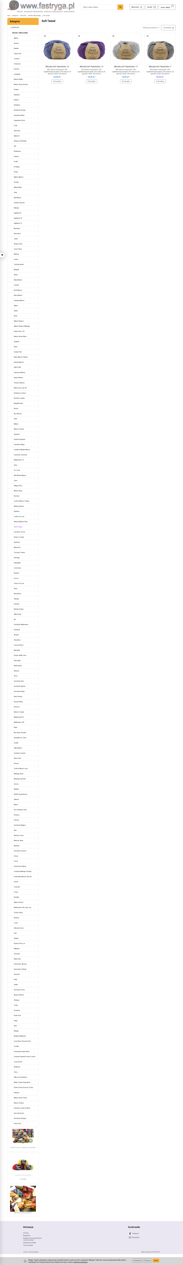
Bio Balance (18, 290)
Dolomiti (17, 974)
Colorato (17, 887)
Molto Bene (18, 666)
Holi (15, 933)
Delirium (16, 1093)
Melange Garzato (20, 779)
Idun (15, 1026)
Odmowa (147, 1260)
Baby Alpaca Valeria (21, 357)
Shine (16, 275)
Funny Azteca (18, 645)
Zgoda (156, 1260)
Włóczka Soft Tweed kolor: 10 (57, 66)
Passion (16, 604)
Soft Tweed (18, 527)
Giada (16, 985)
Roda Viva (17, 1015)
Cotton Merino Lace (21, 768)
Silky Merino (18, 748)
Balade (16, 48)
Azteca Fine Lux (19, 943)
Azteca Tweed (19, 537)
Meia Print (17, 959)
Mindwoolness (19, 506)
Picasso (16, 815)
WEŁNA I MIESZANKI (20, 33)
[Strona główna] (41, 6)
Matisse (16, 846)
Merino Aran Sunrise (21, 84)
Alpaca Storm (18, 902)
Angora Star (18, 244)
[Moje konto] (136, 7)
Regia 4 (16, 100)
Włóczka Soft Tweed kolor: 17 (125, 66)
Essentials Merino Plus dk (23, 877)
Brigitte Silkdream (20, 1036)
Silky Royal (17, 614)
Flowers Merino (19, 383)
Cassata (17, 954)
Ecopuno (17, 1010)
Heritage (17, 558)
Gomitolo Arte (19, 681)
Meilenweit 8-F (19, 717)
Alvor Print (17, 758)
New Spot (17, 234)
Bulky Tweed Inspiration (22, 1082)
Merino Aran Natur (20, 336)
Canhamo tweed (19, 753)
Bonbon (16, 573)
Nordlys (16, 897)
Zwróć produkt (28, 1245)
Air (15, 619)
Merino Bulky (18, 79)
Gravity (16, 182)
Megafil (16, 270)
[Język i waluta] (167, 7)
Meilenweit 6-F (19, 460)
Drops (16, 172)
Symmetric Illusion (20, 964)
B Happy (17, 167)
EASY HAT (17, 367)
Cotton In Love (19, 516)
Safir (15, 419)
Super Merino (18, 378)
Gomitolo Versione (20, 455)
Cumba (16, 285)
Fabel (16, 311)
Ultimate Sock (19, 928)
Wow (15, 588)
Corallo (16, 1046)
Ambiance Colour (20, 393)
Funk (15, 126)
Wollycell (17, 1067)
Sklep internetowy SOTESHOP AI (150, 1252)
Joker (16, 239)
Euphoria (17, 542)
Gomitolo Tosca (19, 532)
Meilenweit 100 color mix (22, 907)
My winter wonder (20, 733)
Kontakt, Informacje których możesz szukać (32, 1239)
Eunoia (16, 763)
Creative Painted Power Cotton (24, 1057)
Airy (15, 830)
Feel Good (17, 1123)
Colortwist (17, 568)
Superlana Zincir (19, 120)
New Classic (18, 696)
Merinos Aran (18, 840)
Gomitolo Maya (19, 444)
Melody (16, 208)
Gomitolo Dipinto (20, 686)
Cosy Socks (18, 1062)
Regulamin (26, 1235)
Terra (15, 1072)
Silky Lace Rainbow (20, 1077)
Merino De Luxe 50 (20, 388)
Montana (17, 228)
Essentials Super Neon (22, 1051)
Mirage (16, 1031)
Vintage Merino (19, 300)
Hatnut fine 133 (19, 331)
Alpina (16, 38)
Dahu (15, 347)
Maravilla (17, 650)
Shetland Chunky (19, 110)
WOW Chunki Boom (20, 794)
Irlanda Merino (19, 362)
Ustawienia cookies (29, 1242)
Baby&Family (18, 403)
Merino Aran (18, 491)
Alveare (16, 671)
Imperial (16, 434)
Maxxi (16, 805)
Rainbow (17, 95)
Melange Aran (18, 774)
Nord (15, 316)
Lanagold (17, 74)
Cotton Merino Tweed (21, 501)
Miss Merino (18, 295)
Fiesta (16, 882)
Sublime (16, 342)
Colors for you (19, 583)
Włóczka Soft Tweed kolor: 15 (91, 66)
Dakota (16, 799)
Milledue (16, 949)
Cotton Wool (18, 913)
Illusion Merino (19, 995)
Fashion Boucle (19, 203)
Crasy (16, 1005)
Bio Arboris (18, 414)
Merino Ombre (19, 1103)
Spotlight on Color (20, 738)
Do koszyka (57, 81)
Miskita (16, 789)
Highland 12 (18, 223)
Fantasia (17, 630)
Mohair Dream (19, 609)
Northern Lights (19, 398)
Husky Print (18, 352)
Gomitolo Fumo (19, 990)
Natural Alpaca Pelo (21, 522)
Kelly (15, 979)
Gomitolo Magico (20, 825)
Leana (16, 259)
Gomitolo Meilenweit (21, 624)
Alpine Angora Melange (22, 326)
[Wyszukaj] (120, 7)
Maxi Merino (18, 280)
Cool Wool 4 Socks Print (22, 1041)
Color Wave (18, 249)
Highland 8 (17, 213)
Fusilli (16, 161)
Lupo (15, 480)
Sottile (16, 743)
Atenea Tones (19, 835)
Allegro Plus (18, 486)
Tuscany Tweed (19, 552)
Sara (15, 465)
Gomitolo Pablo (19, 691)
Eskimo (16, 156)
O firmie (25, 1233)
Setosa (16, 820)
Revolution (17, 594)
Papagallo (17, 563)
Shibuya (16, 1000)
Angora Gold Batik (20, 141)
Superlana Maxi (19, 115)
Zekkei (16, 938)
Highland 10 (18, 218)
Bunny (16, 408)
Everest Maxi (18, 702)
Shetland (17, 105)
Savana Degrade (19, 439)
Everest (16, 69)
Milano (16, 424)
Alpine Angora (19, 321)
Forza (16, 861)
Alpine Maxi (18, 187)
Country (16, 59)
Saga (15, 1021)
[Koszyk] (151, 7)
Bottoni (16, 918)
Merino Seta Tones (20, 1098)
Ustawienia (137, 1260)
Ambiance (17, 151)
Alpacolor (17, 547)
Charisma (17, 64)
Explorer (16, 511)
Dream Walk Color (20, 655)
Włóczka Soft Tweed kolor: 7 (160, 66)
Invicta (16, 784)
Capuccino (17, 54)
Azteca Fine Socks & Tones (23, 1087)
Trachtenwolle (19, 264)
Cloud (16, 856)
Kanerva (16, 707)
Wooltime (17, 640)
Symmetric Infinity (20, 969)
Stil (15, 146)
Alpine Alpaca (18, 177)
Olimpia (16, 599)
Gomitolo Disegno (20, 1118)
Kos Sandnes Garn (20, 810)
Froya (16, 892)
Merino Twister (19, 712)
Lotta (16, 923)
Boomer (16, 496)
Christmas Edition (20, 866)
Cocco (16, 578)
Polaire (16, 89)
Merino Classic (19, 429)
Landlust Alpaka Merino (22, 450)
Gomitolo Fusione (20, 851)
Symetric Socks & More (22, 1108)
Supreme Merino (19, 372)
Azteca (16, 43)
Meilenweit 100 (19, 722)
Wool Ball (17, 661)
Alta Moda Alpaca (20, 475)
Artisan (16, 635)
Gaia (15, 192)
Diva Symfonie (19, 1113)
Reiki (15, 727)
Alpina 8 (16, 136)
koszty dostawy (33, 1252)
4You (15, 676)
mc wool (17, 470)
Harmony (17, 131)
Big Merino (17, 198)
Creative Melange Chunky (22, 871)
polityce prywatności (80, 1262)
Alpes (16, 306)
